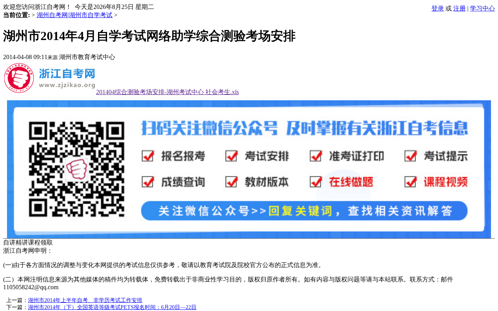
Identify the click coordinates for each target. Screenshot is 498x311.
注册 (459, 8)
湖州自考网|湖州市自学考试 (74, 15)
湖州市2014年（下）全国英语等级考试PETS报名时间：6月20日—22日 (112, 307)
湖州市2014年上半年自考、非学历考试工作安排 (85, 300)
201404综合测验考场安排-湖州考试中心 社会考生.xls (167, 92)
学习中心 (482, 8)
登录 (437, 8)
